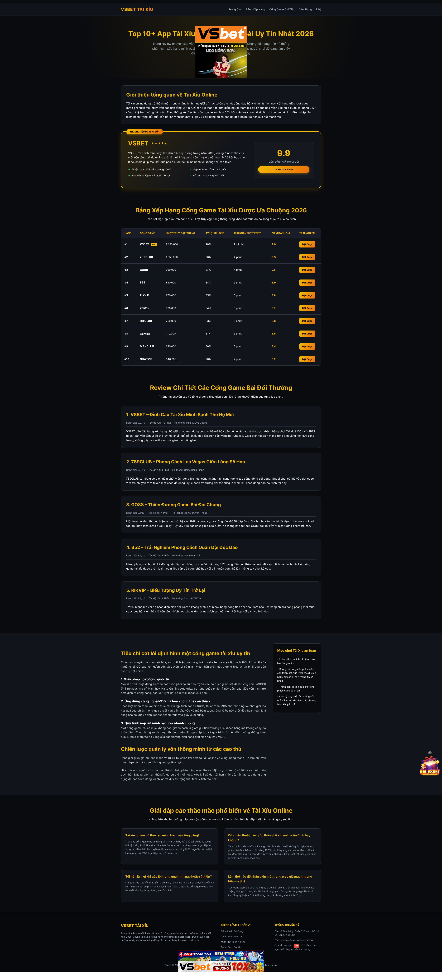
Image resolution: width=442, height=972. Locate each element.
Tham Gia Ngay (284, 169)
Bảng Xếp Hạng (255, 9)
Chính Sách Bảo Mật (232, 936)
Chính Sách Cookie (231, 947)
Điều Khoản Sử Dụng (232, 931)
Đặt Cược (307, 244)
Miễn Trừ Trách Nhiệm (233, 941)
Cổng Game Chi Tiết (281, 9)
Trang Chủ (235, 9)
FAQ (318, 9)
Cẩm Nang (305, 9)
